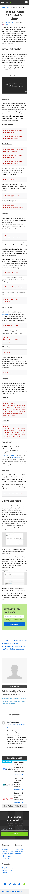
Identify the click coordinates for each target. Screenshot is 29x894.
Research (19, 845)
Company (6, 845)
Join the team (6, 856)
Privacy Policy (17, 891)
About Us (5, 849)
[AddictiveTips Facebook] (5, 884)
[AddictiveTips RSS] (19, 884)
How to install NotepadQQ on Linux (14, 698)
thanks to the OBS (8, 455)
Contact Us (5, 858)
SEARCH (15, 833)
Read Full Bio (14, 686)
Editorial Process (7, 851)
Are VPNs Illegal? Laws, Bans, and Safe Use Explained (13, 703)
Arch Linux (5, 314)
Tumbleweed (15, 457)
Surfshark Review (8, 870)
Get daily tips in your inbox (12, 610)
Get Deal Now (18, 774)
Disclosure (5, 891)
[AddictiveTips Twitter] (9, 884)
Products (6, 864)
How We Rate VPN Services (13, 806)
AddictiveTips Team (9, 22)
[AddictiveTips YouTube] (14, 884)
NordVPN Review (7, 868)
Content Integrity (7, 854)
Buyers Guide (19, 849)
